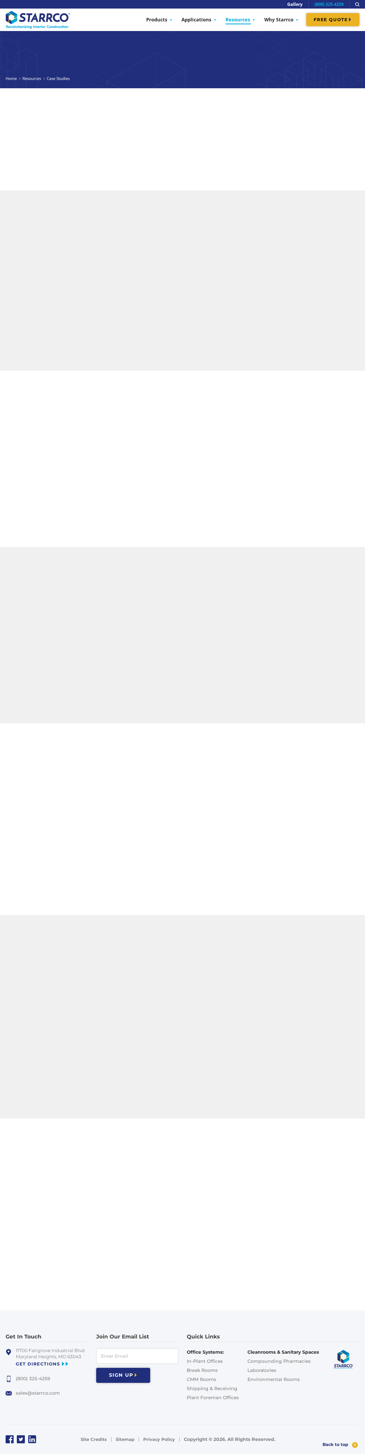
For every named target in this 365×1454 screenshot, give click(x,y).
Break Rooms (202, 1370)
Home (11, 78)
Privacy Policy (159, 1439)
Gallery (294, 4)
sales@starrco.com (38, 1393)
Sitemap (125, 1439)
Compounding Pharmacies (279, 1361)
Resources (31, 78)
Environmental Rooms (273, 1379)
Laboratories (261, 1370)
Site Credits (94, 1439)
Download (218, 297)
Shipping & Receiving (212, 1388)
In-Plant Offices (205, 1361)
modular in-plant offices (227, 124)
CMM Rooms (201, 1379)
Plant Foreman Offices (213, 1397)
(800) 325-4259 (329, 4)
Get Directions (38, 1364)
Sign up (121, 1375)
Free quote (331, 19)
